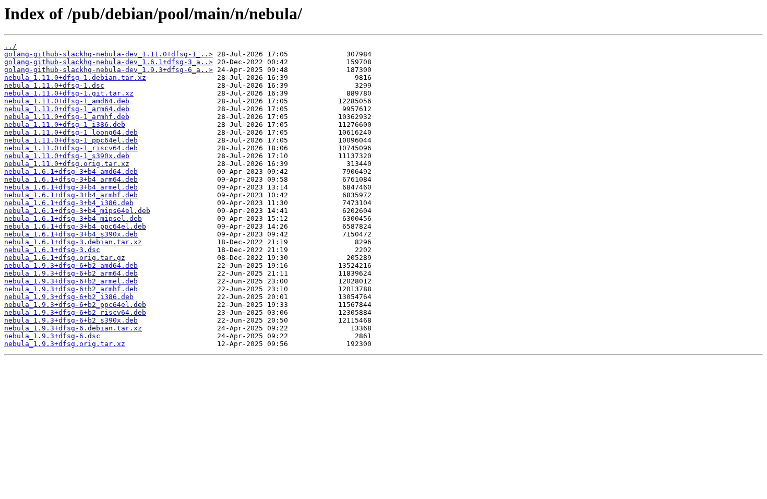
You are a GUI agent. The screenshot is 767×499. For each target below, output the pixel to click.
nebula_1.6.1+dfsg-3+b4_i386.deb (69, 203)
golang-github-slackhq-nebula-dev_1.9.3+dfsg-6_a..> (108, 70)
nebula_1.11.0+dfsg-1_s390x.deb (66, 156)
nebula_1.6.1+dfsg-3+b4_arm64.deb (71, 179)
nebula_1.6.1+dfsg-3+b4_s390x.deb (71, 234)
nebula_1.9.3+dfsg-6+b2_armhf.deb (71, 289)
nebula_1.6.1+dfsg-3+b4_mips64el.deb (77, 211)
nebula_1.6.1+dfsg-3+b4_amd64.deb (71, 171)
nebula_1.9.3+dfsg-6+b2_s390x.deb (71, 320)
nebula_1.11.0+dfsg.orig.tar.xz (66, 164)
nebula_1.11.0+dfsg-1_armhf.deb (66, 117)
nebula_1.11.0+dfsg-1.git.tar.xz (69, 93)
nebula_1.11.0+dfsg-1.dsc (54, 85)
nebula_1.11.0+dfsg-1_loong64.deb (71, 132)
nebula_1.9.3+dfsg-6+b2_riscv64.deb (75, 312)
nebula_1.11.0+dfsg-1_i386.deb (64, 124)
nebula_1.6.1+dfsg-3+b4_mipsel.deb (73, 218)
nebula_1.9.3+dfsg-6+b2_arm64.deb (71, 273)
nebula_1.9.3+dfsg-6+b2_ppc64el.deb (75, 304)
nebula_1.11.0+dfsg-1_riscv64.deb (71, 148)
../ (10, 46)
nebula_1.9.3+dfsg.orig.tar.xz (64, 344)
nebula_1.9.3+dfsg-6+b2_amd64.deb (71, 265)
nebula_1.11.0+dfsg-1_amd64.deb (66, 101)
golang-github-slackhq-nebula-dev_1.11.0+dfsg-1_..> (108, 54)
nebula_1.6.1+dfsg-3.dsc (52, 250)
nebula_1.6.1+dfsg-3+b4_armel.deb (71, 187)
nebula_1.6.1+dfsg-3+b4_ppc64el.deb (75, 226)
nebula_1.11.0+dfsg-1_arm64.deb (66, 109)
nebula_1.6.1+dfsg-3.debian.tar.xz (73, 242)
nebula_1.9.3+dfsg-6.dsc (52, 336)
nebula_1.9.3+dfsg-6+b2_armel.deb (71, 281)
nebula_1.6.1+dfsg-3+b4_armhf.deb (71, 195)
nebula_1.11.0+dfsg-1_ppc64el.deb (71, 140)
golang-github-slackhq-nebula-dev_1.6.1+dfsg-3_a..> (108, 62)
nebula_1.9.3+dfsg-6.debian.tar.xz (73, 328)
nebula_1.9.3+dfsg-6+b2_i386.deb (69, 297)
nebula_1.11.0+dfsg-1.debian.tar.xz (75, 77)
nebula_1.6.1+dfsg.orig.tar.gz (64, 258)
